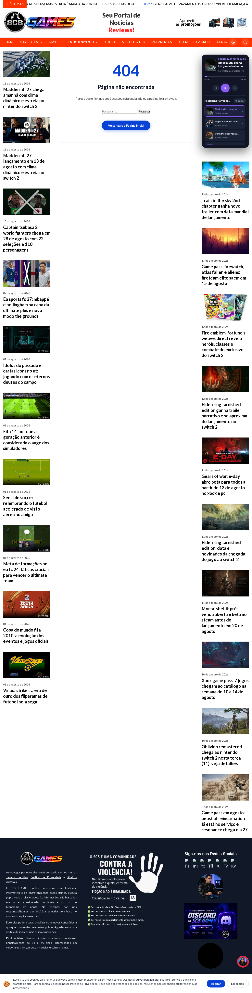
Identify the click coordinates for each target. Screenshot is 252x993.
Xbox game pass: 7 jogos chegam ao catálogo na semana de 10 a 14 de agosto (225, 689)
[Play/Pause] (225, 88)
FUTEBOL (110, 42)
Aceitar (216, 983)
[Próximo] (235, 88)
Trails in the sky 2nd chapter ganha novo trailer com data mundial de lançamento (225, 209)
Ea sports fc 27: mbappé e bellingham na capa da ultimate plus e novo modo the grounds (26, 307)
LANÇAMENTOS (161, 42)
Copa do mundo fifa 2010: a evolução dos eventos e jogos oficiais (26, 635)
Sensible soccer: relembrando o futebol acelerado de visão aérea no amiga (25, 506)
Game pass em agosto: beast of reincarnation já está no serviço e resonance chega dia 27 (225, 821)
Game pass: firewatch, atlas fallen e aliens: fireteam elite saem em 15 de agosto (224, 275)
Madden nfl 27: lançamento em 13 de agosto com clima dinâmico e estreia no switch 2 (24, 167)
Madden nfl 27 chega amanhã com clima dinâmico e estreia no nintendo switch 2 (23, 98)
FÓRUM (183, 42)
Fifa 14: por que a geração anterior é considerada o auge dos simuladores (26, 440)
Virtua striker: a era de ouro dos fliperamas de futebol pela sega (25, 696)
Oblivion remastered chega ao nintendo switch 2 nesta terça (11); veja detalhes (222, 755)
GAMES (53, 42)
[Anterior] (216, 88)
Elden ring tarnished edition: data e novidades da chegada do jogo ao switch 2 (223, 551)
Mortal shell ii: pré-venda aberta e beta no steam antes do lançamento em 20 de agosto (224, 620)
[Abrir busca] (245, 42)
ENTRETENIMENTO (81, 42)
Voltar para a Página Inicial (126, 125)
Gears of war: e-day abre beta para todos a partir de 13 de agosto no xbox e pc (224, 485)
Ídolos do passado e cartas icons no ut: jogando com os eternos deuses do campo (26, 374)
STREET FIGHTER (133, 42)
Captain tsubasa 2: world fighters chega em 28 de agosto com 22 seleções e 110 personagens (26, 238)
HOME (10, 42)
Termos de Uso (17, 877)
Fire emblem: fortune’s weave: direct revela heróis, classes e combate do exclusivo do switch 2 (223, 344)
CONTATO (224, 42)
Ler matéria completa (229, 71)
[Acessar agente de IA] (210, 886)
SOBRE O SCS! (29, 42)
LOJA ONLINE (202, 42)
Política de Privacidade (46, 877)
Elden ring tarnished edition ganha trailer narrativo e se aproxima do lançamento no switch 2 (224, 416)
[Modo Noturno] (233, 42)
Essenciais (238, 983)
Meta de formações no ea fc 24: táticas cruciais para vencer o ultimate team (26, 572)
